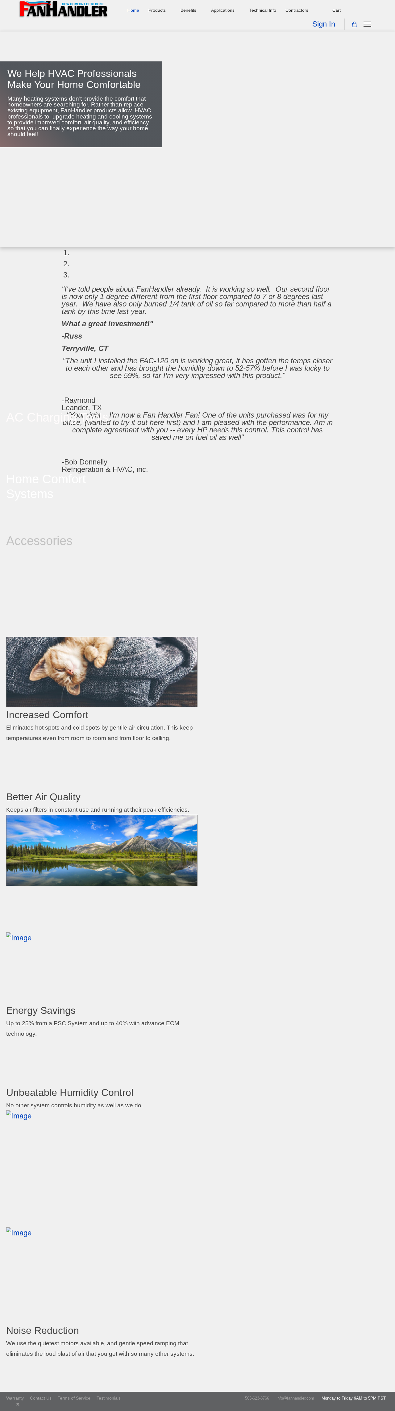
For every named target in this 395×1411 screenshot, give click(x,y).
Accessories (39, 540)
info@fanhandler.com (295, 1398)
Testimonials (109, 1398)
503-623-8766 (257, 1398)
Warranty (15, 1398)
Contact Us (41, 1398)
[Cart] (354, 24)
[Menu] (367, 24)
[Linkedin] (37, 1404)
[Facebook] (8, 1404)
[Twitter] (18, 1404)
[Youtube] (28, 1404)
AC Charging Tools (57, 417)
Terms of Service (74, 1398)
